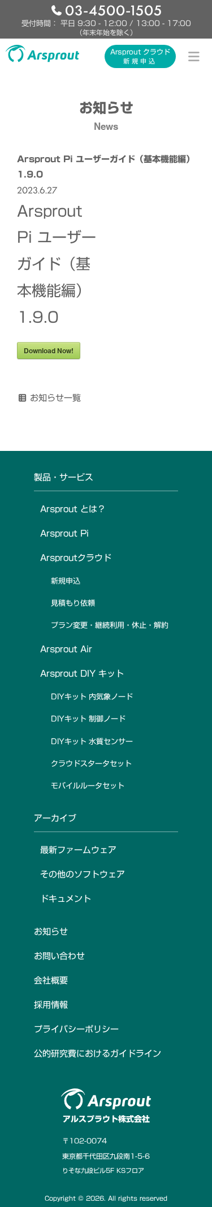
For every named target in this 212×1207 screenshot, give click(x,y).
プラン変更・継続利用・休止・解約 (109, 625)
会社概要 (51, 980)
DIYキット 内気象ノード (92, 696)
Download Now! (48, 350)
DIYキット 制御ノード (88, 719)
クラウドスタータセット (91, 763)
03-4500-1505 (113, 9)
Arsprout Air (66, 649)
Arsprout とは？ (73, 509)
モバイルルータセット (87, 786)
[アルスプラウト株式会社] (42, 53)
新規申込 (65, 581)
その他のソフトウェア (82, 874)
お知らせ (51, 931)
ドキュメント (65, 898)
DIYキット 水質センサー (92, 741)
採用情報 (51, 1005)
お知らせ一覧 (55, 398)
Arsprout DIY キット (82, 673)
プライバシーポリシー (76, 1029)
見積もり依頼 (73, 603)
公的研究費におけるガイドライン (97, 1053)
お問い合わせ (59, 956)
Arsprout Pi (64, 533)
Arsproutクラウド (75, 558)
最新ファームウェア (78, 850)
